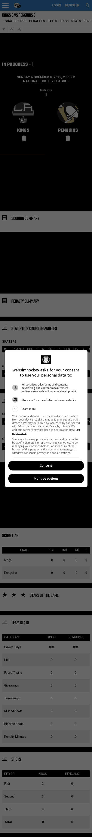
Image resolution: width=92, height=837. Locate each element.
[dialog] (46, 418)
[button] (46, 409)
